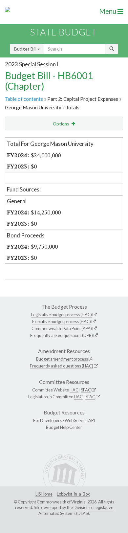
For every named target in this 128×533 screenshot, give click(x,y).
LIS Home (44, 494)
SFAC (86, 389)
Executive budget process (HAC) (61, 321)
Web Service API (80, 420)
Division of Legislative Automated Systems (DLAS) (75, 510)
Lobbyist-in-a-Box (73, 494)
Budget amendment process (62, 359)
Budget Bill (25, 49)
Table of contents (24, 99)
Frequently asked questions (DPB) (61, 335)
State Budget (63, 32)
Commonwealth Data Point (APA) (62, 328)
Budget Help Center (64, 427)
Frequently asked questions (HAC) (61, 365)
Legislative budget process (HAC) (61, 314)
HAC (74, 389)
